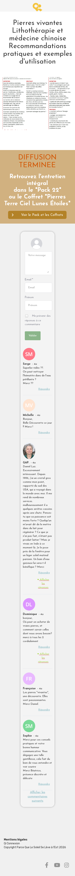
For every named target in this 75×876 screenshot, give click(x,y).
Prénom (29, 297)
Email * (29, 279)
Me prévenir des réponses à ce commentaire (38, 320)
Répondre (44, 389)
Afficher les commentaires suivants (37, 796)
